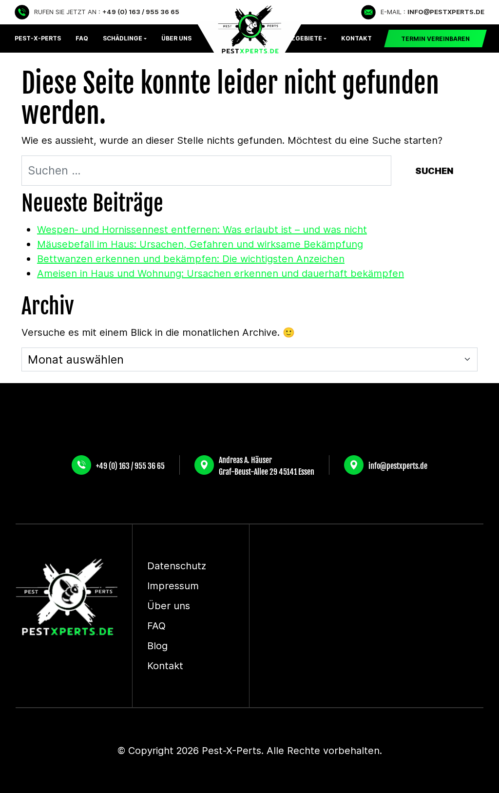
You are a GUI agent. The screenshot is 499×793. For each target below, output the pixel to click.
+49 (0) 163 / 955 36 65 (130, 465)
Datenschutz (176, 566)
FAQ (82, 38)
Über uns (168, 606)
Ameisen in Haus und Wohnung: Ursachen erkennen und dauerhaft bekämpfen (220, 273)
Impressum (173, 586)
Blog (157, 645)
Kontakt (356, 38)
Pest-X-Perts (38, 38)
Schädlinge (122, 38)
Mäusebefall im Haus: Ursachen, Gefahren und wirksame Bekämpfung (200, 244)
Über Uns (176, 38)
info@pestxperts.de (397, 465)
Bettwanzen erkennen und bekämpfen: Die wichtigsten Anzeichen (191, 258)
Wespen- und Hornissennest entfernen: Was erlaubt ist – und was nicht (202, 229)
